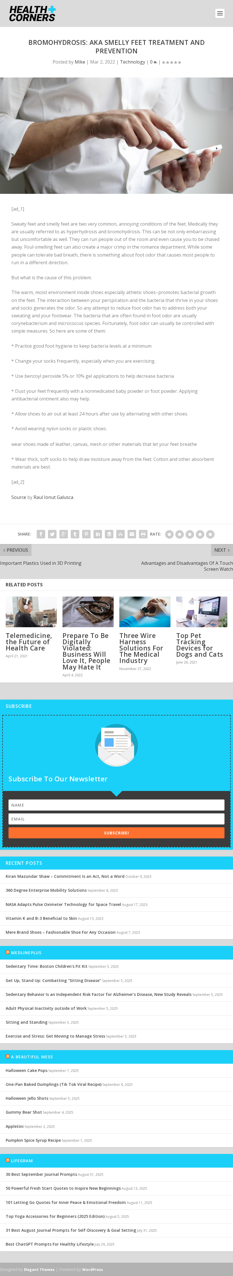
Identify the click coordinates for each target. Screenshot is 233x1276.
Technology (132, 62)
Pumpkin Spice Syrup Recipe (33, 1140)
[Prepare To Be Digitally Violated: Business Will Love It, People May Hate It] (88, 612)
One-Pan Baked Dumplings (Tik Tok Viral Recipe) (53, 1084)
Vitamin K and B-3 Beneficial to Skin (41, 918)
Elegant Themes (39, 1269)
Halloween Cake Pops (26, 1070)
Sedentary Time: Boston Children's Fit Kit (47, 966)
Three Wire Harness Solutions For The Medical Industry (141, 648)
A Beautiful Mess (32, 1056)
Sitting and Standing (26, 1022)
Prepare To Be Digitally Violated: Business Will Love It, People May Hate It (87, 651)
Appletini (15, 1126)
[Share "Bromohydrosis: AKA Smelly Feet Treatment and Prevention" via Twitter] (52, 534)
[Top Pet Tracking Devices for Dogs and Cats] (201, 612)
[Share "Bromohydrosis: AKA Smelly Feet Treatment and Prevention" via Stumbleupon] (120, 534)
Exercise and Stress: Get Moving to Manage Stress (55, 1036)
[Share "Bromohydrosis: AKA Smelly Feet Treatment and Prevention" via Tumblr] (75, 534)
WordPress (92, 1269)
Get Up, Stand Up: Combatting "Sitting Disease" (53, 980)
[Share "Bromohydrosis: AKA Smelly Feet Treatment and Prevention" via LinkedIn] (97, 534)
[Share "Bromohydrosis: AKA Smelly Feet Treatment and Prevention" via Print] (143, 534)
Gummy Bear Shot (24, 1112)
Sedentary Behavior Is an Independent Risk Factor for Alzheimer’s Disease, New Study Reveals (99, 994)
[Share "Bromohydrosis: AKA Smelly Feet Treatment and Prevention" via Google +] (63, 534)
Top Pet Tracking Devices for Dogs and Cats (199, 645)
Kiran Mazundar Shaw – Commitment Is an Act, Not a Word (65, 876)
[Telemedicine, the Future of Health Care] (31, 612)
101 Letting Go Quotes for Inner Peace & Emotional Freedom (66, 1202)
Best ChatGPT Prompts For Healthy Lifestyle (50, 1244)
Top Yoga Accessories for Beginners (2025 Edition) (55, 1216)
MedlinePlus (26, 952)
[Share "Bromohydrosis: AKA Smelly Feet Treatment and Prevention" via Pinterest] (86, 534)
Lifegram (22, 1160)
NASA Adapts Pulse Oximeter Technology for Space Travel (63, 904)
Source (18, 497)
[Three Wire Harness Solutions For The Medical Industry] (144, 612)
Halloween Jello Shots (27, 1098)
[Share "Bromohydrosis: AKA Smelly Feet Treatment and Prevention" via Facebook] (41, 534)
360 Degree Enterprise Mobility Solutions (46, 890)
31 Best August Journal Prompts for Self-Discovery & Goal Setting (71, 1230)
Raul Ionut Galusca (53, 497)
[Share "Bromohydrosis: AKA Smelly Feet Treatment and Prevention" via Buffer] (109, 534)
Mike (80, 62)
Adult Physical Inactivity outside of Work (46, 1008)
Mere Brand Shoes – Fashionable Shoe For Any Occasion (61, 932)
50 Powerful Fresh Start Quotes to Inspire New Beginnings (63, 1188)
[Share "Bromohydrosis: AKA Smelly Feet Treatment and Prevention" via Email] (132, 534)
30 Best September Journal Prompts (41, 1174)
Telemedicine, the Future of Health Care (29, 641)
